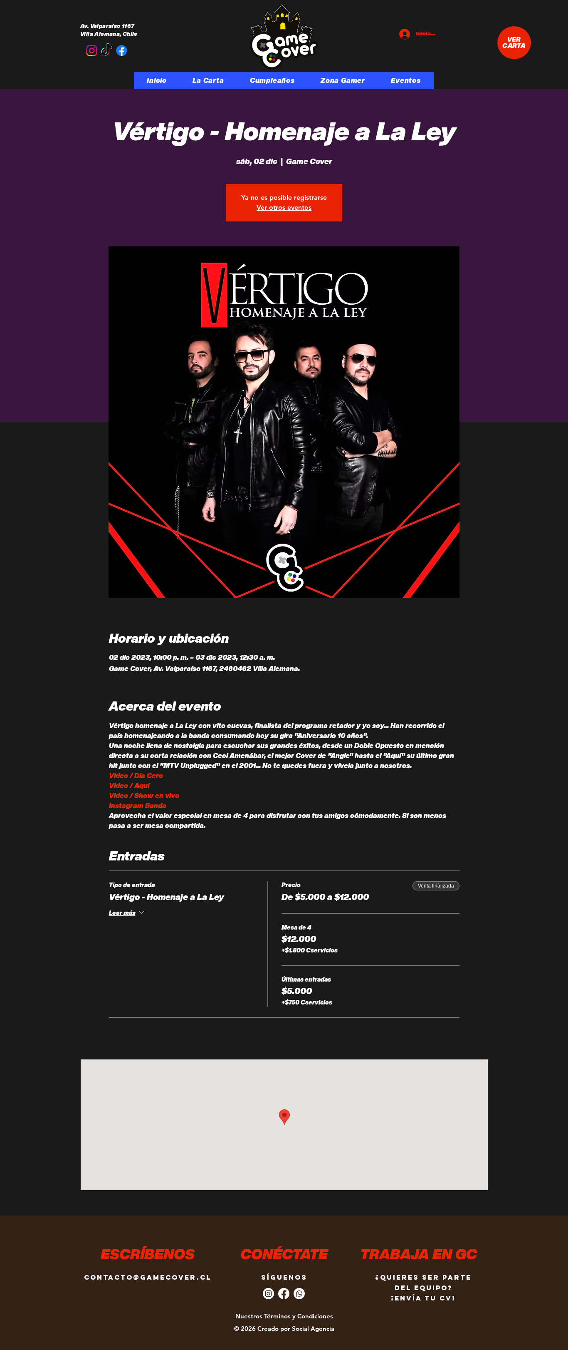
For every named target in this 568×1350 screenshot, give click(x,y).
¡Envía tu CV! (423, 1298)
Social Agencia (313, 1329)
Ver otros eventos (284, 207)
